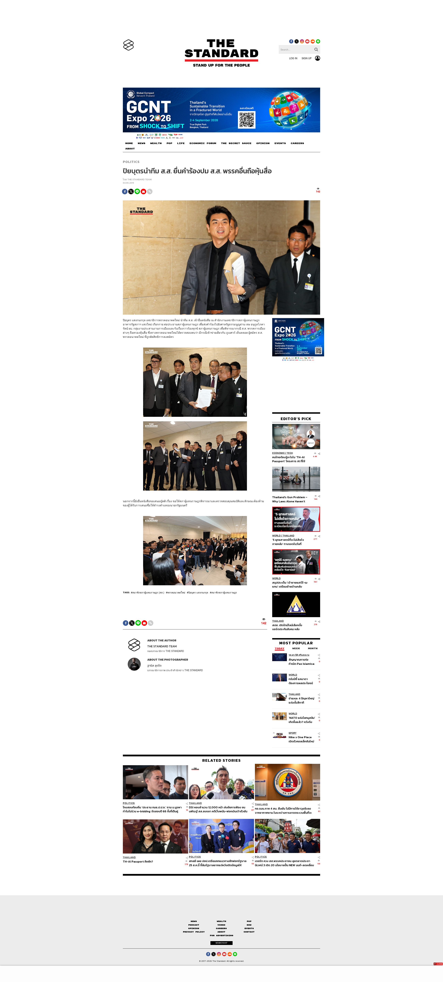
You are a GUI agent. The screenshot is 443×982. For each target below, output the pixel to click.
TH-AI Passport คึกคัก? (138, 862)
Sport (292, 733)
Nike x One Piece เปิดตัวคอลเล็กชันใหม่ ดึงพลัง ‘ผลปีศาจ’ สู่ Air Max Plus (301, 739)
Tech (290, 453)
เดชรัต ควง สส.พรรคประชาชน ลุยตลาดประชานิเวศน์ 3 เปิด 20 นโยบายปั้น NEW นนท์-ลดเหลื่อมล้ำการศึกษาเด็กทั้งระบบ (284, 863)
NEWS (141, 143)
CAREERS (297, 143)
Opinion (193, 928)
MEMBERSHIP (221, 943)
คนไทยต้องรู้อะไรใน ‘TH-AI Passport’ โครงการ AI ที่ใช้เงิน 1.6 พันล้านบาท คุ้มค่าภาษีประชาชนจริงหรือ (289, 459)
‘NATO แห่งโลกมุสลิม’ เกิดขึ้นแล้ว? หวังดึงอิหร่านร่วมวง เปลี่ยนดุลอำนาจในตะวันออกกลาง (302, 720)
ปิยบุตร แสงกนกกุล (198, 592)
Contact (249, 932)
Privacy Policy (194, 932)
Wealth (221, 921)
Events (249, 928)
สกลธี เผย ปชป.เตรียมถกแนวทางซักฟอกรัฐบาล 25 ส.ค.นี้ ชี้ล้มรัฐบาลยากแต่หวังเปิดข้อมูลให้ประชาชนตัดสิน (217, 863)
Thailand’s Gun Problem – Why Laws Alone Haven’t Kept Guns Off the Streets (290, 499)
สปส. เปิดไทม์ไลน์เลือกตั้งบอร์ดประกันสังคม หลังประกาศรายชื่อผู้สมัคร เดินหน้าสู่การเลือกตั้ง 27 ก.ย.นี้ (288, 627)
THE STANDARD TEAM (139, 179)
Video (221, 925)
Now (249, 925)
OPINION (263, 143)
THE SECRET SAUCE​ (236, 143)
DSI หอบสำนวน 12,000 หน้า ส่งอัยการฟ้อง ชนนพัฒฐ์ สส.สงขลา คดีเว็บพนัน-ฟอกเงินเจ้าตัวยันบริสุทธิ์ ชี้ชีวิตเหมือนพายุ (218, 809)
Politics (131, 161)
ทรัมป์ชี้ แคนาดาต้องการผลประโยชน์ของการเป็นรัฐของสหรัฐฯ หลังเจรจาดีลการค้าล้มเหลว (301, 681)
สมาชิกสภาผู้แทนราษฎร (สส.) (148, 592)
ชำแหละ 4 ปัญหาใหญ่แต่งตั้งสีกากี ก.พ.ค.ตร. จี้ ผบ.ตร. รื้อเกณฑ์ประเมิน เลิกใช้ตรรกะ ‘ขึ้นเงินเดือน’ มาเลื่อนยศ (302, 700)
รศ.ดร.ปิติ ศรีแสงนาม (299, 655)
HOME (129, 143)
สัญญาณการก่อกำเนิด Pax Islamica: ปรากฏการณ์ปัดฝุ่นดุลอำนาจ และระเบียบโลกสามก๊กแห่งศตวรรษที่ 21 (302, 661)
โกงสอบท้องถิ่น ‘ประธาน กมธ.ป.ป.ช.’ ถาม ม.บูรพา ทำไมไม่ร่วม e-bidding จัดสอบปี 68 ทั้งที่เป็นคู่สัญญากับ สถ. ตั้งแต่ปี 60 (152, 809)
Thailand (288, 535)
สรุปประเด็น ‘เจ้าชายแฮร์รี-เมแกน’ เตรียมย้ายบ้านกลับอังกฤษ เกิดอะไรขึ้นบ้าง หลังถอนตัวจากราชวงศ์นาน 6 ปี (289, 584)
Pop (249, 921)
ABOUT (130, 149)
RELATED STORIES (221, 760)
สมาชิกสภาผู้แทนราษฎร (224, 592)
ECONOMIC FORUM (202, 143)
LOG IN (293, 58)
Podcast (193, 925)
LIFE (181, 143)
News (194, 921)
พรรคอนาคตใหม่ (176, 592)
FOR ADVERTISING (221, 935)
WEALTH (156, 143)
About (221, 932)
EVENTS (280, 143)
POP (169, 143)
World (276, 535)
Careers (221, 928)
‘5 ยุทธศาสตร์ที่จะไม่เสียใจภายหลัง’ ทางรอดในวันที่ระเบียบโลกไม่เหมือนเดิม (288, 542)
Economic (278, 453)
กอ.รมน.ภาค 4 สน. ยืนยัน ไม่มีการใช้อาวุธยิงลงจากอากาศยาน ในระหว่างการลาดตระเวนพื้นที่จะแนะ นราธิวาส (283, 810)
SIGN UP (306, 58)
